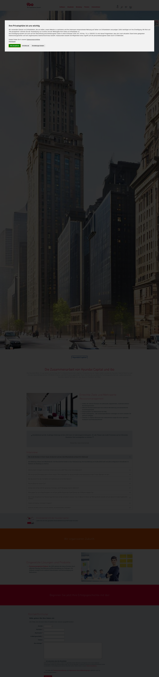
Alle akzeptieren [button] (14, 45)
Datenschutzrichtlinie (33, 39)
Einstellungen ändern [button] (38, 45)
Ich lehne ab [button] (25, 45)
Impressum (12, 41)
